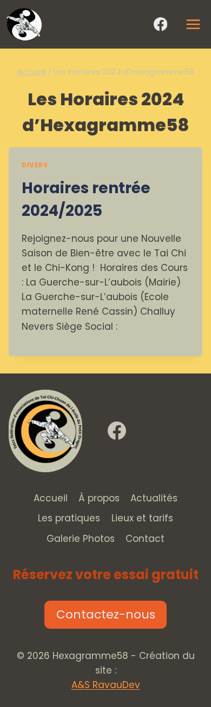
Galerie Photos (81, 538)
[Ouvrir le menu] (193, 24)
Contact (145, 538)
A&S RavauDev (105, 684)
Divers (35, 165)
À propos (99, 498)
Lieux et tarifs (142, 518)
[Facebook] (160, 24)
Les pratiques (69, 518)
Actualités (153, 498)
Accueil (51, 498)
